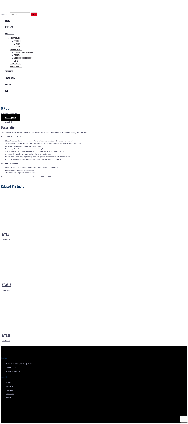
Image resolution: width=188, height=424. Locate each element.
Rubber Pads (15, 38)
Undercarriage (16, 66)
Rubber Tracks (16, 49)
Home (7, 20)
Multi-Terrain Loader (23, 58)
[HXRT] (17, 9)
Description (9, 122)
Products (9, 33)
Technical (9, 71)
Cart (7, 90)
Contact (8, 84)
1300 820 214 (11, 367)
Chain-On (18, 43)
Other (16, 60)
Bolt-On (17, 41)
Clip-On (17, 46)
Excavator (18, 55)
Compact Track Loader (23, 52)
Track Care (10, 77)
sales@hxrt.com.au (13, 371)
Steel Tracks (15, 63)
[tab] (96, 122)
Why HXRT (9, 27)
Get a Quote (10, 117)
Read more (6, 240)
